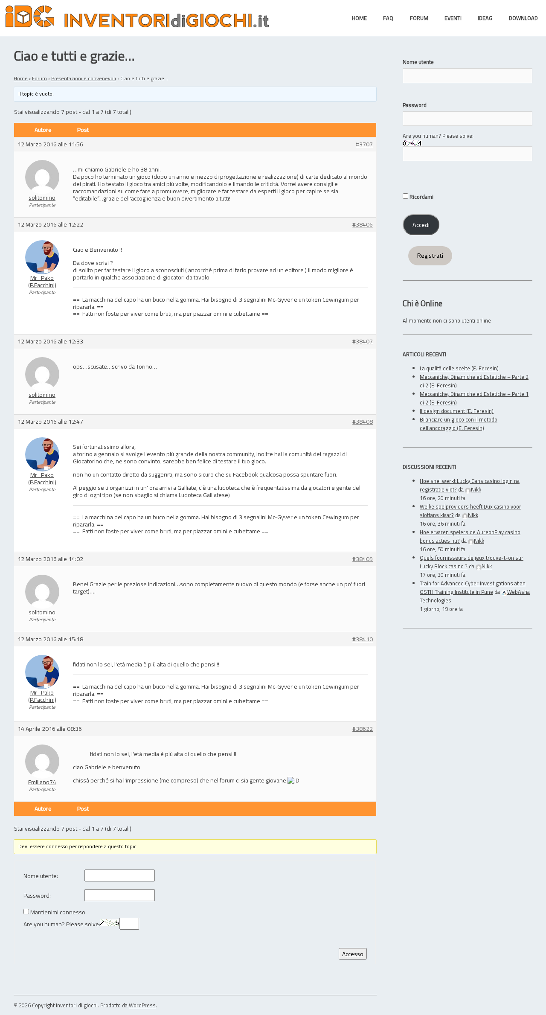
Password (415, 105)
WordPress (142, 1005)
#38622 (362, 729)
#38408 (362, 421)
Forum (39, 78)
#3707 (364, 144)
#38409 (362, 559)
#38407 (362, 341)
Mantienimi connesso (57, 912)
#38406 (362, 224)
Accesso (352, 953)
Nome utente (418, 62)
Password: (37, 895)
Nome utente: (40, 876)
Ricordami (420, 196)
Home (21, 78)
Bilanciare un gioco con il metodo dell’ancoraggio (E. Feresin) (458, 423)
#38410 (362, 639)
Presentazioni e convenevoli (83, 78)
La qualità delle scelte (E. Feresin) (459, 368)
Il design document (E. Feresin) (457, 411)
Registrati (430, 255)
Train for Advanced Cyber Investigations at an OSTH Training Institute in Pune (473, 587)
